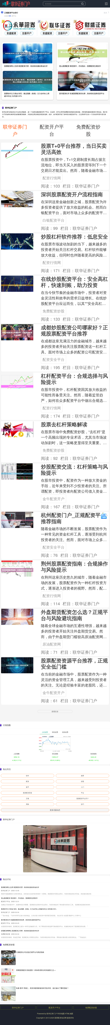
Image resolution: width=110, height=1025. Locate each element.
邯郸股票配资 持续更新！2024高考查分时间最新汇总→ (36, 970)
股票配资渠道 (27, 793)
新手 (27, 787)
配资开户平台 (54, 1007)
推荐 (82, 776)
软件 (27, 776)
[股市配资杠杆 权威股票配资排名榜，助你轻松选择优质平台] (82, 81)
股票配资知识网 (60, 1018)
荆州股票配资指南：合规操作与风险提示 (74, 566)
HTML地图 (69, 1013)
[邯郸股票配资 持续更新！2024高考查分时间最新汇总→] (8, 975)
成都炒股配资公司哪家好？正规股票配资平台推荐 (74, 330)
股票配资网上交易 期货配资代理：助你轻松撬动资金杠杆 (26, 66)
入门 (82, 787)
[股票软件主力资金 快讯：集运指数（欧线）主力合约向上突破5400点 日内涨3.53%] (27, 81)
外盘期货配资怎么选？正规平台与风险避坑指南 (74, 615)
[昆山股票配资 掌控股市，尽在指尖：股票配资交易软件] (82, 53)
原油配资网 (52, 644)
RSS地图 (60, 1013)
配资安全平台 (53, 359)
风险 (27, 804)
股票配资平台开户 (82, 798)
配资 (27, 781)
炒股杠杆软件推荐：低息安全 (74, 236)
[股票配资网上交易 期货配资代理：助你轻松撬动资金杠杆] (27, 53)
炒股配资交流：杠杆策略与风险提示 (74, 469)
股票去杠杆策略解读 (64, 424)
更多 (105, 12)
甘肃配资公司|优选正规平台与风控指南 (30, 952)
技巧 (82, 804)
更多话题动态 (55, 810)
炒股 (82, 781)
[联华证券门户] (16, 3)
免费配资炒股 (53, 311)
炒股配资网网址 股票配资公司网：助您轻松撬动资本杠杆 (20, 931)
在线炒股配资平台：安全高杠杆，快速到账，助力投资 (74, 282)
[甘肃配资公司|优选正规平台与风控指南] (8, 957)
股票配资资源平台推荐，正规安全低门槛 (74, 663)
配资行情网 (52, 177)
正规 (27, 798)
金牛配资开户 (53, 498)
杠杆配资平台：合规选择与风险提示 (74, 378)
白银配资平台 (53, 220)
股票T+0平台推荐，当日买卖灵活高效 (74, 148)
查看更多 (55, 711)
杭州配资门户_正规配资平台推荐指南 (73, 518)
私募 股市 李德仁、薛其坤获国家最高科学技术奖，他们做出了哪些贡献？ (42, 988)
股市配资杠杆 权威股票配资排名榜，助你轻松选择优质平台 (81, 93)
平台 (82, 793)
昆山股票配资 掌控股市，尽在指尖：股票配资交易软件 (80, 66)
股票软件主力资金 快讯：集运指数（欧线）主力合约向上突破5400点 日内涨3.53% (28, 909)
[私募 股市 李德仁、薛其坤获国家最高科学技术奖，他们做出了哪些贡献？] (8, 993)
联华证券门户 (18, 1007)
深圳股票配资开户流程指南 (72, 194)
